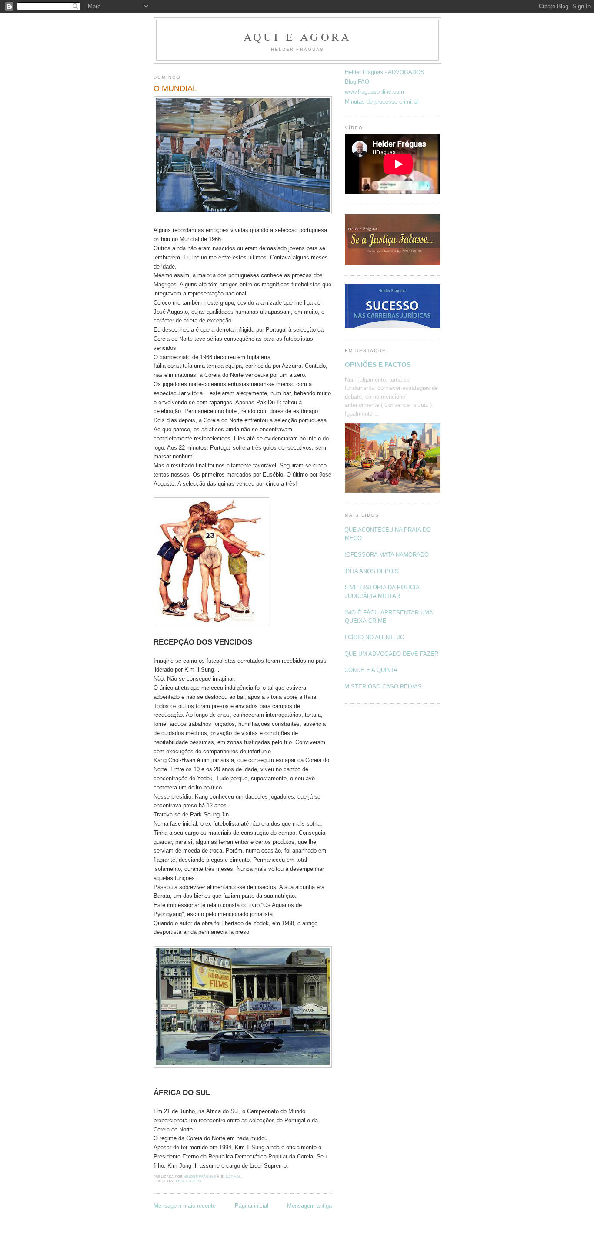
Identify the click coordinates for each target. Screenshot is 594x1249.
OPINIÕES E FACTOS (378, 364)
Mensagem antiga (309, 1205)
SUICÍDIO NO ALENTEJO (371, 637)
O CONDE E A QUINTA (367, 670)
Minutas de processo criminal (382, 101)
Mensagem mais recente (185, 1205)
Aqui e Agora (297, 36)
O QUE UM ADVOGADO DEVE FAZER (388, 654)
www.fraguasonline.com (374, 91)
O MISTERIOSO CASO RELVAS (380, 686)
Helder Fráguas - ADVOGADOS (384, 72)
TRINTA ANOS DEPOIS (368, 571)
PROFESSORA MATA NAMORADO (383, 554)
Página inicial (251, 1205)
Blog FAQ (357, 81)
